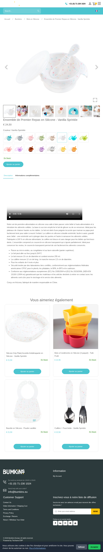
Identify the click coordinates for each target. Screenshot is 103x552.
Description (8, 175)
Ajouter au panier (13, 164)
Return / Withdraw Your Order (13, 520)
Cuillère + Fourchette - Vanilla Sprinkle (70, 428)
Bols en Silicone (33, 19)
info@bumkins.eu (18, 491)
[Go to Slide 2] (22, 111)
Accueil (7, 19)
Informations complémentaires (27, 175)
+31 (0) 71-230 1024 (76, 4)
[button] (51, 66)
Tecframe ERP (17, 540)
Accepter (94, 547)
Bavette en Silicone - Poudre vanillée (21, 428)
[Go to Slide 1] (9, 111)
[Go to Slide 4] (48, 111)
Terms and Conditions (11, 509)
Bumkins (18, 19)
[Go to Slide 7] (86, 111)
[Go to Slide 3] (35, 111)
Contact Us (7, 502)
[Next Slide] (97, 67)
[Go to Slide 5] (60, 111)
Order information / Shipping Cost (15, 506)
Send (95, 511)
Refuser (81, 547)
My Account (57, 476)
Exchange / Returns (10, 516)
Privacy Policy (8, 513)
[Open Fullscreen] (95, 99)
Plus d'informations (37, 548)
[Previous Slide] (6, 67)
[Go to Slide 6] (73, 111)
